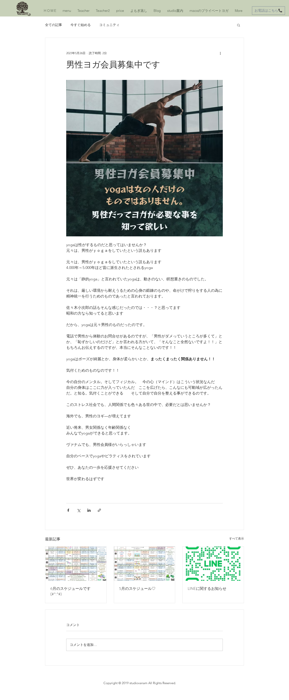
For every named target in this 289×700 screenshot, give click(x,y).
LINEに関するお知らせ (207, 588)
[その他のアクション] (220, 53)
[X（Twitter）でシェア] (79, 510)
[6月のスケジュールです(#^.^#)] (75, 564)
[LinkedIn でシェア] (89, 510)
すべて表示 (236, 538)
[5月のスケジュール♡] (144, 564)
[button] (239, 25)
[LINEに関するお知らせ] (213, 564)
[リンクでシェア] (99, 510)
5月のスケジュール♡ (137, 588)
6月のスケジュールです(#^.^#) (70, 591)
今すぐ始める (80, 25)
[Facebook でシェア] (68, 510)
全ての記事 (53, 25)
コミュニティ (109, 25)
